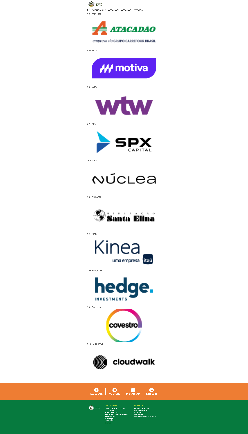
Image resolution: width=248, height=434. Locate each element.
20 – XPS (91, 124)
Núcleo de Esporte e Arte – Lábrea (145, 416)
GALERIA (136, 4)
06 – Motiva (93, 50)
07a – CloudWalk (95, 344)
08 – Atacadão (94, 14)
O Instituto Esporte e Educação (115, 408)
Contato (108, 424)
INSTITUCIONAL (122, 4)
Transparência (110, 420)
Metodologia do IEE (111, 412)
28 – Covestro (94, 307)
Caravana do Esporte (141, 410)
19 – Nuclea (92, 160)
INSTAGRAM (133, 393)
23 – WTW (92, 87)
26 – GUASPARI (94, 197)
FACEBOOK (96, 393)
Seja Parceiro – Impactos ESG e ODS (116, 414)
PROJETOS (130, 4)
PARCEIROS (150, 4)
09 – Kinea (92, 234)
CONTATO (156, 4)
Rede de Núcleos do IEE (141, 408)
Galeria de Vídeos (110, 416)
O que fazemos (109, 410)
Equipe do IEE (109, 418)
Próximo (158, 381)
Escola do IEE (138, 414)
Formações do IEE (140, 412)
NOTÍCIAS (142, 4)
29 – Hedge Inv (94, 270)
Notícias (108, 422)
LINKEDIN (151, 393)
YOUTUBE (114, 393)
